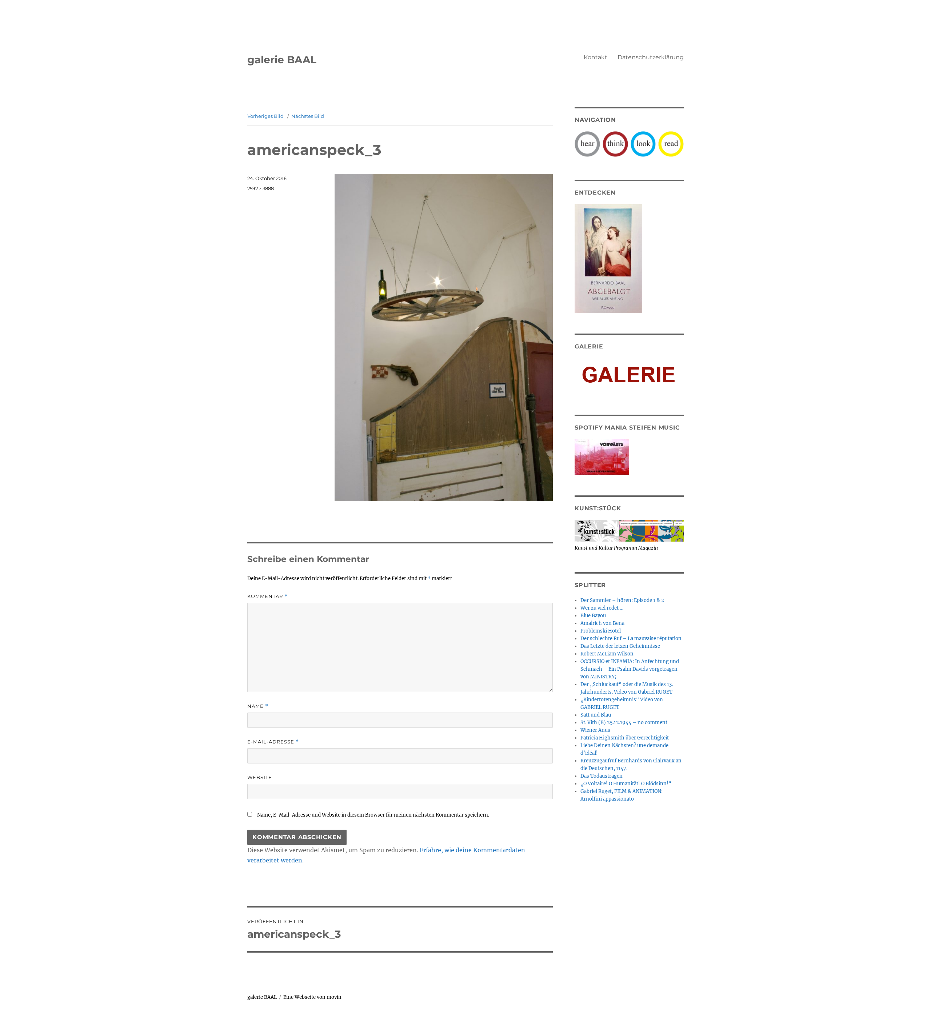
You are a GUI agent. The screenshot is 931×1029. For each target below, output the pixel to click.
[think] (615, 143)
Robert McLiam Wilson (607, 654)
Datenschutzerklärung (651, 57)
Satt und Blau (595, 715)
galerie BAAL (281, 59)
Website (259, 777)
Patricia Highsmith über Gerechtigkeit (624, 738)
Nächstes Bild (307, 116)
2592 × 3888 (260, 188)
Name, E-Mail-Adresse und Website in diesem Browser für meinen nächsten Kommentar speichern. (373, 815)
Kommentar (267, 596)
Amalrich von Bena (602, 623)
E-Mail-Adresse (273, 742)
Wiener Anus (595, 730)
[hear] (587, 143)
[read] (671, 143)
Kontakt (595, 57)
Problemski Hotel (600, 631)
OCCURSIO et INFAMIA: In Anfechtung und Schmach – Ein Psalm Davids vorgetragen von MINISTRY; (629, 669)
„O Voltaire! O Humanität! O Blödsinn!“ (625, 784)
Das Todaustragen (601, 776)
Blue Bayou (593, 616)
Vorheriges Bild (265, 116)
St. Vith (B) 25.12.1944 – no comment (623, 722)
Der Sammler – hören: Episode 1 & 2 (622, 600)
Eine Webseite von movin (312, 997)
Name (257, 706)
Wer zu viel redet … (601, 608)
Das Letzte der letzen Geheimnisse (620, 646)
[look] (643, 143)
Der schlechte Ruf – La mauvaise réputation (631, 638)
